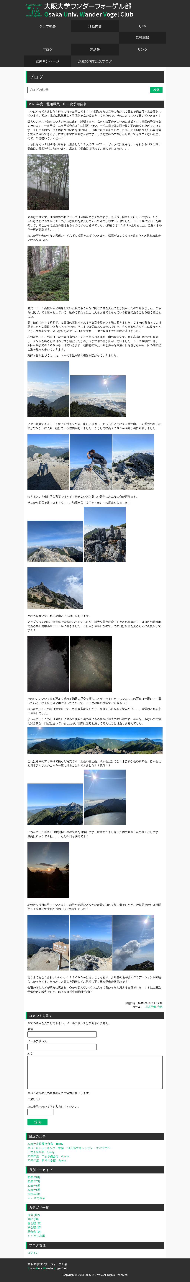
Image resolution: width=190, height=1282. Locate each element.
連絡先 (95, 49)
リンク (142, 49)
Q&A (142, 26)
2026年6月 (33, 1185)
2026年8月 (33, 1177)
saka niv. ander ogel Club (89, 14)
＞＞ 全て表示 (36, 1198)
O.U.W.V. (97, 1274)
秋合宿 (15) (34, 1227)
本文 (30, 1053)
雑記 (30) (33, 1219)
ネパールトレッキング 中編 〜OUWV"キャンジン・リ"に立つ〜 (68, 1148)
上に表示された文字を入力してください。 (53, 1106)
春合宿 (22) (34, 1223)
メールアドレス (37, 1041)
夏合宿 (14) (34, 1231)
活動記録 (142, 38)
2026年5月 (33, 1189)
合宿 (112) (33, 1215)
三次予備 (150, 1006)
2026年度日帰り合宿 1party (45, 1143)
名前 (30, 1029)
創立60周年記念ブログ (95, 61)
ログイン (33, 1252)
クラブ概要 (47, 26)
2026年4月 (33, 1194)
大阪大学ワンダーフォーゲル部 (87, 6)
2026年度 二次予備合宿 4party (48, 1156)
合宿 (160, 1006)
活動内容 (95, 26)
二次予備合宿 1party (41, 1152)
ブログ (47, 49)
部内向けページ (47, 61)
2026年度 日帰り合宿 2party (46, 1160)
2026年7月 (33, 1181)
